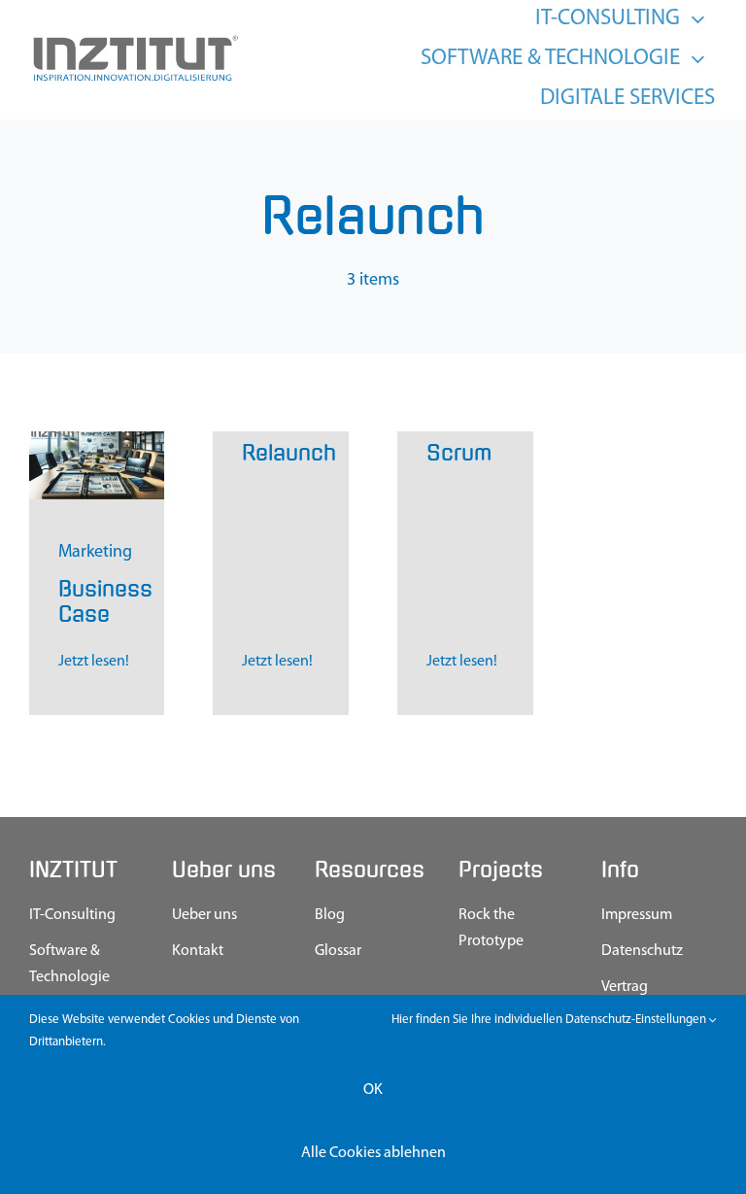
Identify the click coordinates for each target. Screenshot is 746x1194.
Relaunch (289, 453)
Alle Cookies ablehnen (373, 1153)
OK (373, 1090)
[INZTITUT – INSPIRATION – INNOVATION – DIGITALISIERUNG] (134, 41)
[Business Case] (97, 440)
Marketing (95, 553)
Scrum (459, 453)
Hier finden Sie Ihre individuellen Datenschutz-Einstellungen (550, 1019)
